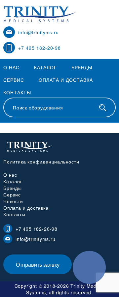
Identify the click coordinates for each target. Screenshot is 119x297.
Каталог (45, 67)
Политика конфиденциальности (41, 161)
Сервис (13, 79)
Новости (13, 201)
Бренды (82, 67)
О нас (11, 67)
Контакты (17, 92)
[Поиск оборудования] (102, 107)
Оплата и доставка (66, 79)
